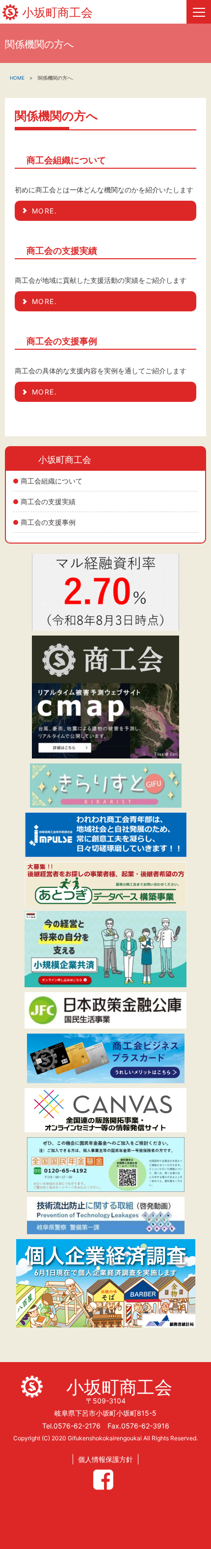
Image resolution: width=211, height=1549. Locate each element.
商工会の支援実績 (48, 501)
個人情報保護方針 (105, 1459)
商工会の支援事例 (48, 522)
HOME (17, 78)
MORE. (44, 211)
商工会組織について (51, 481)
